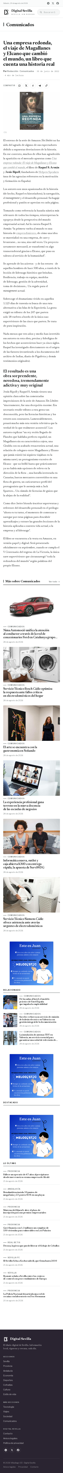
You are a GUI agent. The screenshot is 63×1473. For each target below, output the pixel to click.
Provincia (7, 1366)
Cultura (6, 1389)
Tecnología (8, 1407)
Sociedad (7, 1416)
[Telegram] (48, 3)
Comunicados (20, 25)
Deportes (8, 1380)
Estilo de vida (9, 1394)
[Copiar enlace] (46, 85)
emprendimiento (26, 233)
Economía (8, 1375)
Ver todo (53, 581)
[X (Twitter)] (53, 3)
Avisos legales (10, 1438)
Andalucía (8, 1371)
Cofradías (8, 1385)
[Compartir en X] (26, 85)
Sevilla (6, 1361)
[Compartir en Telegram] (39, 85)
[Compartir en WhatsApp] (19, 85)
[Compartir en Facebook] (33, 85)
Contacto (8, 1433)
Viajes (6, 1411)
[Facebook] (58, 3)
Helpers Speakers (49, 172)
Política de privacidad (13, 1443)
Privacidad (23, 1467)
